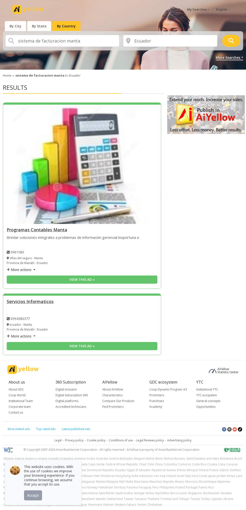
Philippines (167, 487)
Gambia (235, 470)
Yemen (142, 505)
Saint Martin (107, 493)
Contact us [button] (16, 412)
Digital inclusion (66, 389)
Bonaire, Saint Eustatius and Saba (196, 458)
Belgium (139, 458)
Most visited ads (19, 429)
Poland (180, 487)
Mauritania (141, 482)
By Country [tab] (66, 26)
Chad (142, 464)
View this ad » (82, 279)
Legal (58, 440)
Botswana (227, 458)
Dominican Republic (100, 470)
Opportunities (205, 407)
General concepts (208, 401)
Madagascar (86, 482)
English (222, 9)
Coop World (17, 395)
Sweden (101, 499)
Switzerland (115, 499)
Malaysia (112, 482)
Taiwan (128, 499)
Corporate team (20, 407)
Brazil (238, 458)
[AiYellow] (23, 369)
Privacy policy (74, 440)
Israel (180, 476)
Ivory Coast (199, 476)
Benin (159, 458)
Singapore (195, 493)
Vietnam (108, 505)
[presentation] (15, 26)
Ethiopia (192, 470)
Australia (102, 458)
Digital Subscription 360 (71, 395)
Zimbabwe (155, 505)
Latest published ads (76, 429)
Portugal (191, 487)
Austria (114, 458)
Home (7, 75)
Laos (239, 476)
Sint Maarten (211, 493)
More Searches (228, 57)
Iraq (162, 476)
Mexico (179, 482)
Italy (188, 476)
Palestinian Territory (112, 487)
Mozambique (208, 482)
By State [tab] (39, 26)
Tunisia (195, 499)
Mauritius (155, 482)
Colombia (170, 464)
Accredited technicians (70, 407)
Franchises (156, 401)
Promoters (156, 395)
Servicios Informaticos (30, 301)
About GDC (16, 389)
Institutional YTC (207, 389)
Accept (33, 495)
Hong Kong (122, 476)
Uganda (216, 499)
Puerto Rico (206, 487)
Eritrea (181, 470)
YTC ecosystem (206, 395)
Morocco (191, 482)
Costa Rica (199, 464)
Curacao (232, 464)
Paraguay (145, 487)
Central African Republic (121, 464)
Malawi (100, 482)
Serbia (149, 493)
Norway (92, 487)
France (214, 470)
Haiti (96, 476)
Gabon (224, 470)
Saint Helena (89, 493)
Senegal (139, 493)
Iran (156, 476)
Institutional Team (21, 401)
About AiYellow (112, 389)
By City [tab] (15, 26)
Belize (150, 458)
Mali (122, 482)
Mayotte (168, 482)
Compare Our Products (118, 401)
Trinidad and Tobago (174, 499)
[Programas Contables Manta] (82, 164)
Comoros (184, 464)
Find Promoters (112, 407)
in (47, 75)
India (134, 476)
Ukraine (228, 499)
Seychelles (162, 493)
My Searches (197, 9)
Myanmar (224, 482)
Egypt (131, 470)
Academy (155, 407)
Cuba (221, 464)
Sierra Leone (178, 493)
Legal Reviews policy (150, 440)
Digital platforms (66, 401)
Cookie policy (96, 440)
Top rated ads (45, 429)
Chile (150, 464)
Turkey (205, 499)
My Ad (175, 9)
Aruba (91, 458)
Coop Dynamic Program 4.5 (168, 389)
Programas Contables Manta (37, 230)
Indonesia (146, 476)
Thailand (153, 499)
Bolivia (168, 458)
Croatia (212, 464)
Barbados (126, 458)
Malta (129, 482)
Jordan (221, 476)
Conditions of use (121, 440)
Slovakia (226, 493)
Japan (212, 476)
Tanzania (140, 499)
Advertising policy (179, 440)
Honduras (107, 476)
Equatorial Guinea (164, 470)
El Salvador (143, 470)
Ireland (171, 476)
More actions (21, 269)
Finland (204, 470)
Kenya (231, 476)
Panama (132, 487)
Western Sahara (125, 505)
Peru (155, 487)
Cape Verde (96, 464)
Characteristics (112, 395)
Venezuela (95, 505)
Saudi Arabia (124, 493)
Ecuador (120, 470)
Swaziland (88, 499)
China (159, 464)
